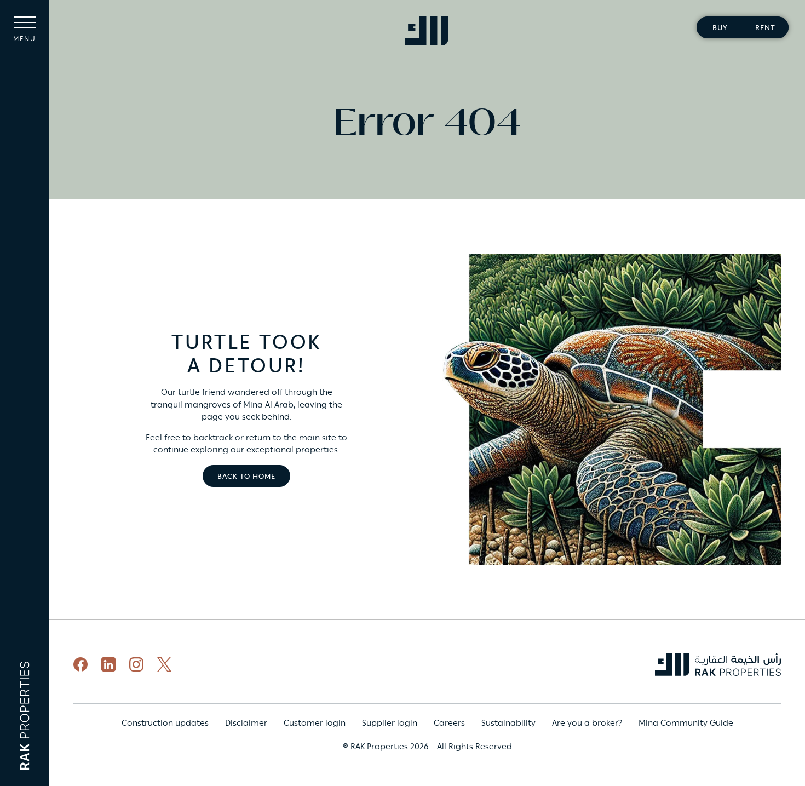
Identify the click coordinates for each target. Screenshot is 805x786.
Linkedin (108, 664)
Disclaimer (246, 723)
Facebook (80, 664)
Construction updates (165, 723)
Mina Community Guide (686, 723)
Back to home (246, 476)
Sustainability (508, 723)
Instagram (136, 664)
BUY (719, 28)
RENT (765, 28)
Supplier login (389, 723)
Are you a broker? (587, 723)
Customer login (315, 723)
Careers (449, 723)
